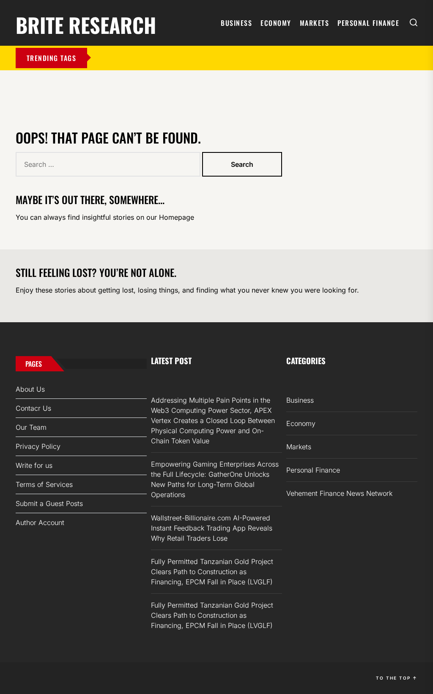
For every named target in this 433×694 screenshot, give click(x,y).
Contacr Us (33, 408)
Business (236, 23)
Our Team (31, 427)
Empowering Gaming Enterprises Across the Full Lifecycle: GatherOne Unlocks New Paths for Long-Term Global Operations (215, 479)
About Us (30, 389)
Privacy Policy (38, 446)
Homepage (176, 217)
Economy (275, 23)
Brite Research (86, 23)
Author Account (40, 522)
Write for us (34, 465)
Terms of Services (44, 484)
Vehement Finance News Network (339, 493)
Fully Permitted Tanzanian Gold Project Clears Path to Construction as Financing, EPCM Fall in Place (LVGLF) (212, 571)
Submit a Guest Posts (49, 503)
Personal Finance (368, 23)
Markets (314, 23)
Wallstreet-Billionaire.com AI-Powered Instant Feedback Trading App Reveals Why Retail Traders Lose (211, 528)
